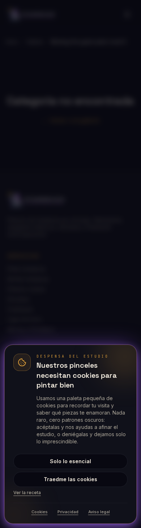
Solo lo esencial (70, 461)
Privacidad (67, 511)
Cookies (39, 511)
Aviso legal (99, 511)
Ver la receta (27, 492)
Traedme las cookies (70, 479)
